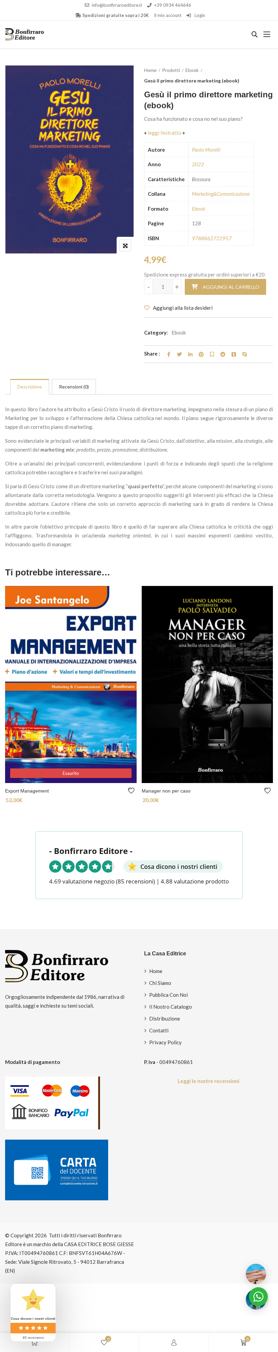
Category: (156, 332)
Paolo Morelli (206, 150)
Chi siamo (160, 983)
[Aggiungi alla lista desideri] (132, 790)
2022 (198, 164)
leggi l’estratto (164, 133)
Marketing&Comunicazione (221, 194)
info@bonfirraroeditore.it (117, 5)
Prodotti (171, 70)
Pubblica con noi (168, 995)
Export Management (27, 791)
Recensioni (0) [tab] (74, 386)
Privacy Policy (165, 1042)
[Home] (34, 1342)
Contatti (158, 1030)
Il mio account (167, 15)
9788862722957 (212, 238)
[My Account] (174, 1342)
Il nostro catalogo (170, 1007)
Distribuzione (164, 1018)
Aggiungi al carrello (231, 287)
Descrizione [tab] (29, 386)
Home (150, 70)
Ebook (192, 70)
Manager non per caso (166, 791)
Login (199, 15)
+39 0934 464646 (172, 5)
